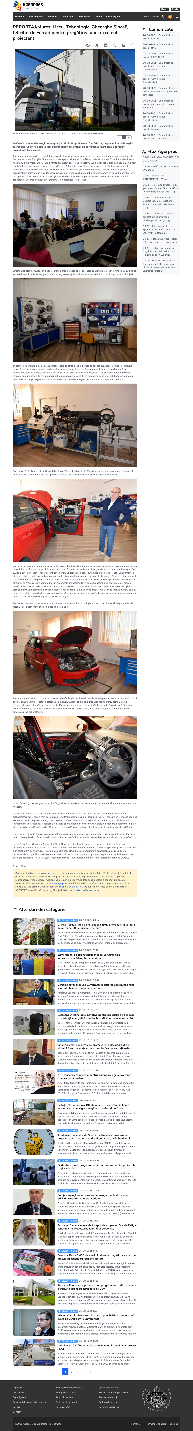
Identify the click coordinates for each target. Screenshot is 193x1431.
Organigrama (19, 1397)
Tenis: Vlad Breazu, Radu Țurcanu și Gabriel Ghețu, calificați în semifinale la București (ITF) (161, 188)
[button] (176, 17)
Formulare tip (63, 1407)
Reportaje (68, 16)
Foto (146, 16)
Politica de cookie (108, 1402)
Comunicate (160, 29)
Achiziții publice (64, 1397)
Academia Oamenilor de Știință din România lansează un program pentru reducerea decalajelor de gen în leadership (94, 1136)
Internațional (36, 16)
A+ (129, 137)
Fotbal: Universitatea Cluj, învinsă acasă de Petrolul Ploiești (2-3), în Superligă (159, 251)
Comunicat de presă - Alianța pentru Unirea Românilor (158, 104)
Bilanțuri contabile (65, 1392)
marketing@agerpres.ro (86, 890)
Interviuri (53, 16)
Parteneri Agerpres (109, 1407)
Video (156, 16)
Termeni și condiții (108, 1397)
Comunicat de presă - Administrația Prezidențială (158, 66)
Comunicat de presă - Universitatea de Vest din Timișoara (160, 91)
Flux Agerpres (162, 151)
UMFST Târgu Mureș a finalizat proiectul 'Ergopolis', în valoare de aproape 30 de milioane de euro (96, 926)
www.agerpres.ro (50, 873)
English (175, 9)
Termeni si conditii (156, 1424)
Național (19, 16)
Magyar (164, 9)
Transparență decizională (69, 1387)
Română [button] (135, 1424)
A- (119, 137)
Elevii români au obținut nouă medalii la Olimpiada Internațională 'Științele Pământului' (88, 956)
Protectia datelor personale (113, 1392)
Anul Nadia (84, 16)
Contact (17, 1411)
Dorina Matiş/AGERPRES (90, 133)
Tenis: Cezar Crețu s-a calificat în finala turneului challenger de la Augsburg (159, 217)
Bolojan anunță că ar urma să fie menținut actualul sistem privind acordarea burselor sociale (93, 1196)
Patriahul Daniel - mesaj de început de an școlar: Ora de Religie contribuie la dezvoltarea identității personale (97, 1226)
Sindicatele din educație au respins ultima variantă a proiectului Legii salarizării (96, 1166)
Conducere (18, 1392)
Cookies (173, 1424)
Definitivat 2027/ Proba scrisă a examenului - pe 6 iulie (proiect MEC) (96, 1347)
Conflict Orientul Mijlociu (108, 16)
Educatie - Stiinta (28, 133)
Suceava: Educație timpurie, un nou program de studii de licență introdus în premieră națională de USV (96, 1287)
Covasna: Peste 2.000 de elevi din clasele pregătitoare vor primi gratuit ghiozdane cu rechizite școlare (97, 1257)
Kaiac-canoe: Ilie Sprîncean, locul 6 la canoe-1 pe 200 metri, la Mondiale (159, 229)
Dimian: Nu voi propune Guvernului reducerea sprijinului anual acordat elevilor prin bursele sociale (95, 986)
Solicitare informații (66, 1402)
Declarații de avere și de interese (30, 1402)
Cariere (16, 1407)
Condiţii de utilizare (70, 886)
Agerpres (28, 1424)
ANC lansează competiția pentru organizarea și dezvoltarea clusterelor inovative (94, 1076)
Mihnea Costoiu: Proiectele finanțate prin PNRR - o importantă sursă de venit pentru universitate (95, 1317)
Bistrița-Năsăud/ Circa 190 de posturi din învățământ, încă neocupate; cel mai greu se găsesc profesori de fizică (93, 1106)
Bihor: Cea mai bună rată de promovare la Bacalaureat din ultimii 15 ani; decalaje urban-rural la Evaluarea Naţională (93, 1046)
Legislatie (18, 1387)
